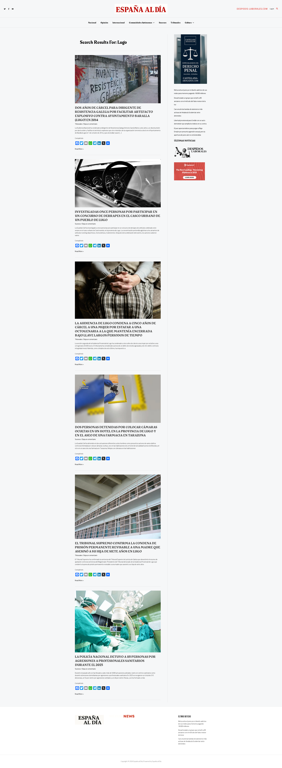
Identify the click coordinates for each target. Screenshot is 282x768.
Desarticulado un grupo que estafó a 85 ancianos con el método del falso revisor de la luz (190, 101)
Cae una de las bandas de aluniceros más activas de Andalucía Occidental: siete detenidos (188, 112)
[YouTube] (13, 9)
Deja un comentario (90, 124)
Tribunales (78, 124)
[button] (252, 9)
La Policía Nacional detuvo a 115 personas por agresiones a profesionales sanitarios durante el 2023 (115, 660)
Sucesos (78, 223)
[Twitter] (5, 9)
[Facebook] (9, 9)
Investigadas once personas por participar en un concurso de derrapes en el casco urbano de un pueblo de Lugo (117, 215)
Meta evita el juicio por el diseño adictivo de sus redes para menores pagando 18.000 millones (192, 724)
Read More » (79, 149)
